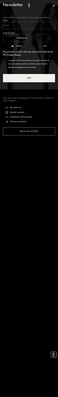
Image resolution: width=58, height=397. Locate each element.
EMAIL (6, 21)
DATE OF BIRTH (9, 33)
